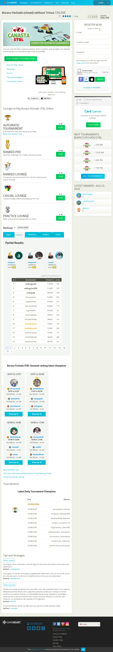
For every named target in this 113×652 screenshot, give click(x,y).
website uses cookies (38, 649)
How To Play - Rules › (15, 65)
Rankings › (11, 69)
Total (58, 235)
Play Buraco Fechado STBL (21, 58)
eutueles (13, 608)
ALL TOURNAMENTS (93, 176)
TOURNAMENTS (36, 3)
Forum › (10, 73)
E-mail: (79, 32)
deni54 (13, 601)
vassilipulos (15, 569)
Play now (93, 124)
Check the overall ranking (13, 477)
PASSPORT (65, 3)
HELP (57, 3)
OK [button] (83, 649)
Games (93, 111)
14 (64, 348)
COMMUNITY (48, 3)
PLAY (73, 3)
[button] (86, 79)
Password (80, 52)
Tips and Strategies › (15, 77)
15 (8, 351)
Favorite (59, 16)
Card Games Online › (15, 81)
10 (45, 348)
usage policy (80, 63)
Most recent (9, 560)
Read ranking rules (11, 470)
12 (55, 348)
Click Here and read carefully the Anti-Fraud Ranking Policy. (27, 473)
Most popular (9, 585)
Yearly (46, 235)
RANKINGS (24, 3)
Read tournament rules (12, 134)
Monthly (32, 235)
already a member (92, 87)
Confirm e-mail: (82, 42)
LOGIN (100, 3)
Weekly (19, 235)
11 (50, 348)
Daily (8, 235)
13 (59, 348)
